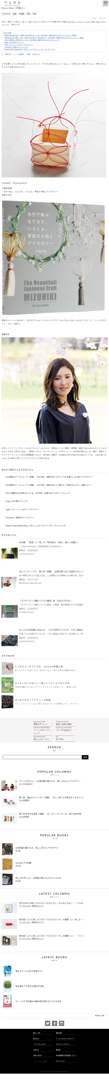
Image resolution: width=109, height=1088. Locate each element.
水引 (34, 14)
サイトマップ (60, 1061)
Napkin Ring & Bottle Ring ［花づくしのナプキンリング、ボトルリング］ (30, 49)
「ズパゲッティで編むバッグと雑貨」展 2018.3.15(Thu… (45, 601)
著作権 (58, 1050)
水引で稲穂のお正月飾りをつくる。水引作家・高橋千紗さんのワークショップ (32, 40)
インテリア (6, 14)
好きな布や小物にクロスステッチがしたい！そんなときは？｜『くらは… (52, 903)
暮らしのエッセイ (24, 582)
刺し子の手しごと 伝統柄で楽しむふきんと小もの (38, 878)
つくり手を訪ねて (64, 729)
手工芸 (18, 850)
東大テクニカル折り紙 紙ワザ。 (29, 971)
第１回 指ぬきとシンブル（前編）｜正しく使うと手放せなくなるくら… (52, 797)
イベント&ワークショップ (42, 730)
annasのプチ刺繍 (23, 863)
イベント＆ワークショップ (26, 553)
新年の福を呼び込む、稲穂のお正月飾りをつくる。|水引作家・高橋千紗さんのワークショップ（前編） (41, 35)
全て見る (60, 738)
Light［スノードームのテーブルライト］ (19, 45)
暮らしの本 (36, 1033)
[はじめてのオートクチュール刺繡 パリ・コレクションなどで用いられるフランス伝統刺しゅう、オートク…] (40, 707)
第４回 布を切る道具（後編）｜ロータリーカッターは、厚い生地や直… (51, 814)
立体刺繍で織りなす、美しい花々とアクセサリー (37, 848)
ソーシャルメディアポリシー (65, 1038)
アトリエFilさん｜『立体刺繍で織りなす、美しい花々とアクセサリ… (50, 781)
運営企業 (59, 1033)
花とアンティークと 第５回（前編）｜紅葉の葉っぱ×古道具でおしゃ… (52, 572)
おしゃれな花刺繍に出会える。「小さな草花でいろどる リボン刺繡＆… (52, 630)
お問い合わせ (37, 1055)
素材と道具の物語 (64, 723)
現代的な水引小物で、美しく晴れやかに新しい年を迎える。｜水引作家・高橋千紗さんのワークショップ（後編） (44, 38)
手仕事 (21, 14)
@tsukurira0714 (20, 183)
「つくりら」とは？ (39, 1044)
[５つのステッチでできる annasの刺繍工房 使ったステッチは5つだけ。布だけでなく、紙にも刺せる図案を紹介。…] (40, 674)
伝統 (14, 14)
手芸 (28, 14)
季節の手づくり (41, 723)
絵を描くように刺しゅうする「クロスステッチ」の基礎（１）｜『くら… (52, 936)
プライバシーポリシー (63, 1044)
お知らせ (36, 1050)
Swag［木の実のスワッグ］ (14, 42)
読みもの (36, 1038)
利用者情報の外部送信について (66, 1055)
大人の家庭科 (24, 800)
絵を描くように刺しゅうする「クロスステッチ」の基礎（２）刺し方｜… (52, 919)
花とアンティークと (35, 582)
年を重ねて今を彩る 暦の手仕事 (29, 986)
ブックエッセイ (25, 906)
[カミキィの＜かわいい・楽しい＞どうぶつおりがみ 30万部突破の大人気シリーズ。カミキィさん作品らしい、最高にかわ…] (39, 692)
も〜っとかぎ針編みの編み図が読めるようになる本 (38, 1001)
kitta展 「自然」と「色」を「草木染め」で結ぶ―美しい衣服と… (49, 542)
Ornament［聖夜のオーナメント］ (17, 47)
